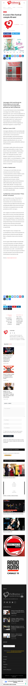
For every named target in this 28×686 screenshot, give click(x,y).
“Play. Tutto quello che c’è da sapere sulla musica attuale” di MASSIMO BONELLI (19, 320)
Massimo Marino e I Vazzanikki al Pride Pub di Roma (13, 514)
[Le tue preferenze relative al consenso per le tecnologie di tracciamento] (25, 683)
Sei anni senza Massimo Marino (9, 478)
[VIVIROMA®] (14, 2)
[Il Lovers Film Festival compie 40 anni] (14, 46)
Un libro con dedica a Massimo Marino (10, 496)
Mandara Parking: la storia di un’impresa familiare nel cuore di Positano (17, 628)
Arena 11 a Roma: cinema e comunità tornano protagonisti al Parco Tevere (8, 376)
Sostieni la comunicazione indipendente (11, 453)
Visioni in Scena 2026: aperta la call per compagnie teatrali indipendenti (17, 612)
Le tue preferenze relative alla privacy (15, 682)
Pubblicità (5, 664)
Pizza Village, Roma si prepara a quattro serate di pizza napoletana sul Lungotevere (8, 358)
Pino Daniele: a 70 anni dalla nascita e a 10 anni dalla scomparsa (9, 321)
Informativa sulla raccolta (9, 684)
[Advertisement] (14, 91)
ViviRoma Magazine (7, 669)
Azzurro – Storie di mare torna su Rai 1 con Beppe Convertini (16, 635)
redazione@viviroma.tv (12, 257)
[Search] (24, 3)
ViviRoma (17, 24)
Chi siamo (5, 656)
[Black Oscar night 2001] (14, 524)
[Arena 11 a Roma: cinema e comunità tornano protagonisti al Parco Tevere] (8, 369)
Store (4, 661)
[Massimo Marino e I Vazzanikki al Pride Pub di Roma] (14, 506)
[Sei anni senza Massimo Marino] (14, 470)
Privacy (4, 667)
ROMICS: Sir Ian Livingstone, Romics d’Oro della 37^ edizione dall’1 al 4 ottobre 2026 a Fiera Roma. (8, 394)
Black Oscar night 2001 (7, 532)
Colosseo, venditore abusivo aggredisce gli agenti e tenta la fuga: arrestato (17, 620)
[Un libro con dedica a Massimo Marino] (14, 488)
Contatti (5, 659)
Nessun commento (11, 30)
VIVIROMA (14, 676)
